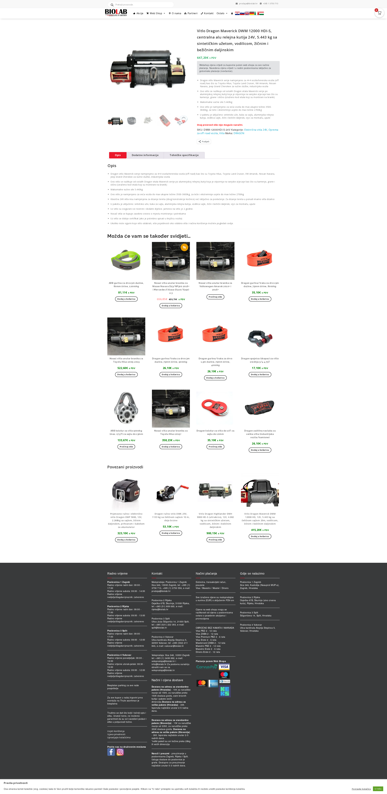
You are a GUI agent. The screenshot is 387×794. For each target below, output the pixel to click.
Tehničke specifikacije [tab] (184, 155)
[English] (247, 13)
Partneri (193, 13)
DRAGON (239, 133)
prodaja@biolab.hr (248, 3)
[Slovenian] (242, 13)
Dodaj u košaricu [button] (126, 299)
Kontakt (209, 13)
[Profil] (232, 13)
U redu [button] (378, 788)
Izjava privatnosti (116, 734)
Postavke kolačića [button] (361, 789)
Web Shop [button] (156, 13)
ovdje (230, 223)
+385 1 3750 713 (270, 3)
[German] (251, 13)
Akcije (140, 13)
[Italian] (256, 13)
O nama (176, 13)
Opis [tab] (118, 155)
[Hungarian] (261, 13)
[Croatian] (237, 13)
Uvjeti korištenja (116, 731)
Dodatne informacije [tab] (145, 155)
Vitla (222, 133)
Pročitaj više (215, 296)
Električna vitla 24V (255, 129)
